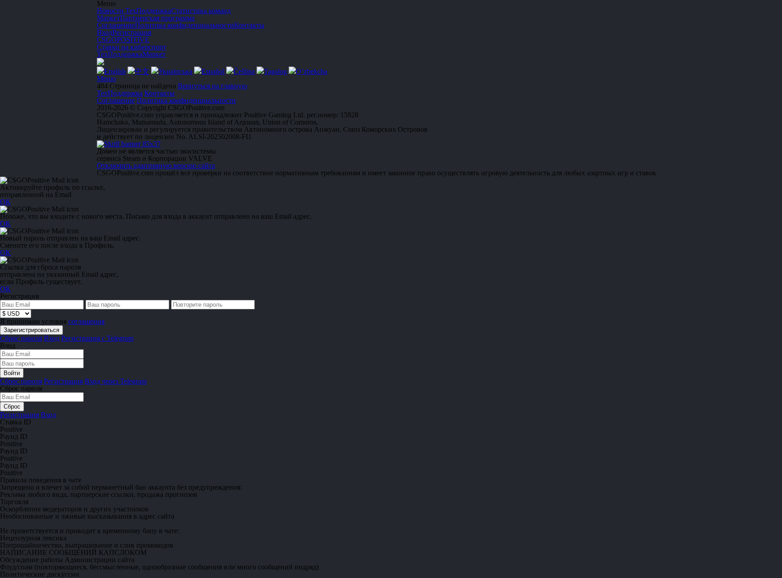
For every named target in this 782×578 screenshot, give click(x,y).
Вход (104, 32)
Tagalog (275, 71)
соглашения (86, 321)
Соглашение (116, 100)
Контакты (159, 93)
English (115, 71)
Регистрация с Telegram (97, 338)
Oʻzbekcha (311, 71)
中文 (142, 71)
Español (212, 71)
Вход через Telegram (116, 381)
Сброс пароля (21, 338)
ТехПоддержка (120, 54)
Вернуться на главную (212, 86)
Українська (175, 71)
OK (5, 202)
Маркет (154, 54)
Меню (106, 78)
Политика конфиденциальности (186, 100)
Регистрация (131, 32)
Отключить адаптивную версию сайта (156, 165)
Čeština (244, 71)
